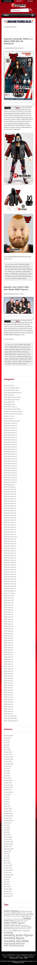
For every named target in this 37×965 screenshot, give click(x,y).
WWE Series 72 (8, 654)
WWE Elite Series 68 (10, 584)
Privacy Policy (14, 958)
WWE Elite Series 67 (10, 581)
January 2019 (8, 754)
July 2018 (6, 768)
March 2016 (7, 834)
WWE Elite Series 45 (10, 529)
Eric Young (23, 349)
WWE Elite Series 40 (10, 517)
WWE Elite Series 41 (10, 520)
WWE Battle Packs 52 (10, 463)
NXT (20, 925)
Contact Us (19, 957)
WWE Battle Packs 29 (10, 425)
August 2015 (7, 851)
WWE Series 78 (8, 669)
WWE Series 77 (8, 666)
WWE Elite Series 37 (10, 510)
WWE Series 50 (8, 619)
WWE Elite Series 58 (10, 560)
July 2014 (6, 879)
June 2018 (7, 771)
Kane (30, 916)
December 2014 (8, 870)
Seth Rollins (8, 928)
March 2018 (7, 778)
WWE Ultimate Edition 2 (11, 721)
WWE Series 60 (8, 643)
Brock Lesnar (21, 913)
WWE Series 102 (9, 600)
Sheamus (15, 928)
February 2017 (8, 808)
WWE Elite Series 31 (10, 496)
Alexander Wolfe (12, 269)
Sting (29, 928)
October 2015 (8, 846)
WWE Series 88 (8, 690)
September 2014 (8, 875)
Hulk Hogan (13, 916)
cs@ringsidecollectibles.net (27, 955)
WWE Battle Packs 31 (10, 430)
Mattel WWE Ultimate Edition (12, 409)
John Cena (25, 916)
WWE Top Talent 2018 (10, 716)
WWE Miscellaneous (10, 591)
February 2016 (8, 837)
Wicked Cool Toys (9, 416)
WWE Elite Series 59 (10, 562)
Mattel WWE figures (10, 354)
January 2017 (8, 811)
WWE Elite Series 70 (10, 588)
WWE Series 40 (8, 602)
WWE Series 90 (8, 695)
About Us (11, 957)
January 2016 (8, 839)
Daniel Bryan (8, 914)
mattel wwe (8, 921)
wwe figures (8, 276)
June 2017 (7, 799)
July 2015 (6, 853)
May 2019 (6, 745)
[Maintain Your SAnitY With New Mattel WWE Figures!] (18, 305)
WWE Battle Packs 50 (10, 461)
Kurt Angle (20, 919)
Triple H (20, 930)
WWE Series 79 (8, 671)
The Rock (10, 930)
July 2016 (6, 825)
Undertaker (26, 930)
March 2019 (7, 749)
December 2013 (8, 893)
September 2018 (8, 764)
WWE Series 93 (8, 702)
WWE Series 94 (8, 704)
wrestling (18, 271)
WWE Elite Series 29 (10, 491)
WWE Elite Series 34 (10, 503)
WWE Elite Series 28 (10, 489)
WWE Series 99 (8, 713)
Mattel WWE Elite (14, 347)
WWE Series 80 (8, 673)
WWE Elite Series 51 (10, 546)
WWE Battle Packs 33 (10, 435)
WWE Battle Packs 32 (10, 432)
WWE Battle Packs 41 (10, 449)
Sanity (10, 271)
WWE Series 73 (8, 657)
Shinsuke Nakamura (23, 928)
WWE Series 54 (8, 628)
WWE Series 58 (8, 638)
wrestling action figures (18, 935)
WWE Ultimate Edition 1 (11, 718)
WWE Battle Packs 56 (10, 470)
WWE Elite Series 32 (10, 499)
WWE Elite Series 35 (10, 506)
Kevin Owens (7, 919)
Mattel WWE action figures (20, 352)
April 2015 (7, 860)
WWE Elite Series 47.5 (10, 536)
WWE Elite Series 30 (10, 494)
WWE (30, 274)
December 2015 (8, 842)
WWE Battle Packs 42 (10, 451)
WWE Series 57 (8, 636)
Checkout (30, 1)
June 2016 (7, 827)
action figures (11, 911)
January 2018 (8, 782)
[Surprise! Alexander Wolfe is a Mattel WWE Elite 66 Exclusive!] (18, 75)
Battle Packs (29, 911)
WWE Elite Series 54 (10, 553)
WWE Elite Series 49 (10, 541)
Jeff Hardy (18, 916)
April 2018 (7, 775)
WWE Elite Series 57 (10, 558)
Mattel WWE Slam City (10, 406)
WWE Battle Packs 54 (10, 468)
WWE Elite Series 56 (10, 555)
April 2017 (7, 804)
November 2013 (8, 896)
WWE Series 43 (8, 610)
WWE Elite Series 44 (10, 527)
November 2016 (8, 816)
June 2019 (7, 742)
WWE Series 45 (8, 614)
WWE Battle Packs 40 (10, 447)
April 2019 (7, 747)
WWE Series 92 (8, 699)
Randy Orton (25, 925)
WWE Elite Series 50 (10, 543)
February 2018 (8, 780)
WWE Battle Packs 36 (10, 442)
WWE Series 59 (8, 640)
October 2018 (8, 761)
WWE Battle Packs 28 (10, 423)
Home (5, 957)
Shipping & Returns (28, 957)
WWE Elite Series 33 (10, 501)
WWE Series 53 (8, 626)
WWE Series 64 (8, 652)
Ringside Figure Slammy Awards (13, 414)
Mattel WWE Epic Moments (12, 399)
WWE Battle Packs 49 (10, 458)
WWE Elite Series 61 (10, 567)
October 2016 (8, 818)
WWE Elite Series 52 (10, 548)
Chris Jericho (29, 913)
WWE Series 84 (8, 683)
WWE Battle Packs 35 (10, 440)
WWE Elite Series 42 (10, 522)
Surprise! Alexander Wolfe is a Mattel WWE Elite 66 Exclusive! (18, 41)
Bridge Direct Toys (9, 385)
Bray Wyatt (15, 913)
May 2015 (6, 858)
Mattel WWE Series (9, 404)
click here (9, 259)
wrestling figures (14, 274)
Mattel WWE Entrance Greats (12, 397)
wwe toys (15, 276)
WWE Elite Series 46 (10, 532)
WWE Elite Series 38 (10, 513)
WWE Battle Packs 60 (10, 480)
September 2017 (8, 792)
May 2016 (6, 830)
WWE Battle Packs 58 (10, 475)
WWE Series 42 (8, 607)
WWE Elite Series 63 (10, 572)
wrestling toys (24, 274)
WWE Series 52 (8, 624)
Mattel (20, 269)
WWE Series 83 (8, 680)
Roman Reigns (26, 927)
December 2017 (8, 785)
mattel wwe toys (21, 354)
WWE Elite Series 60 (10, 565)
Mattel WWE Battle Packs (11, 390)
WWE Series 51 (8, 621)
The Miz (6, 930)
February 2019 (8, 752)
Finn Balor (7, 916)
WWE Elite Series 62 (10, 569)
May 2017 (6, 801)
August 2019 (7, 738)
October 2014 (8, 872)
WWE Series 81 (8, 676)
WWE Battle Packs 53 (10, 466)
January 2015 (8, 867)
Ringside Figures (19, 48)
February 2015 (8, 865)
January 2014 (8, 891)
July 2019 (6, 740)
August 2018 (7, 766)
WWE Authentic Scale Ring (11, 421)
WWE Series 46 (8, 617)
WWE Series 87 (8, 687)
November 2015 (8, 844)
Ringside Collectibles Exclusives (13, 411)
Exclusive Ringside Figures (11, 388)
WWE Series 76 (8, 664)
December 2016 (8, 813)
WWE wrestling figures (25, 276)
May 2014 (6, 882)
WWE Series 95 (8, 706)
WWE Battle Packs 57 (10, 473)
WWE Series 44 (8, 612)
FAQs (21, 958)
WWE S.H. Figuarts (9, 593)
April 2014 (7, 884)
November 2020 (8, 735)
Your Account (7, 1)
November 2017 (8, 787)
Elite (31, 914)
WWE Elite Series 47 (10, 534)
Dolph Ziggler (25, 914)
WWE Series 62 (8, 647)
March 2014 (7, 886)
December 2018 (8, 757)
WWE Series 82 (8, 678)
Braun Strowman (8, 913)
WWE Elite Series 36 (10, 508)
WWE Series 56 (8, 633)
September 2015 (8, 849)
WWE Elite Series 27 (10, 487)
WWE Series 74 (8, 659)
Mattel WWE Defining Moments (13, 392)
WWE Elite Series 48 (10, 539)
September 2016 (8, 820)
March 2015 (7, 863)
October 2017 (8, 790)
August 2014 (7, 877)
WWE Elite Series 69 (10, 586)
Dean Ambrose (17, 914)
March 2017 (7, 806)
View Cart (19, 1)
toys (14, 271)
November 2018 (8, 759)
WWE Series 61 (8, 645)
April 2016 (7, 832)
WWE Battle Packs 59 (10, 477)
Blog (26, 958)
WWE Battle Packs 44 (10, 454)
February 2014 (8, 889)
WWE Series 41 (8, 605)
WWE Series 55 (8, 631)
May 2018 (6, 773)
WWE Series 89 (8, 692)
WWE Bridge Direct (9, 484)
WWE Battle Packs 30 (10, 428)
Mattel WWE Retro (9, 402)
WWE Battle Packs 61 (10, 482)
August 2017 (7, 794)
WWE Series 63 (8, 650)
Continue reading (9, 339)
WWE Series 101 (9, 598)
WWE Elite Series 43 (10, 525)
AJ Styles (22, 911)
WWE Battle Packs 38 (10, 444)
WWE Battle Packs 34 (10, 437)
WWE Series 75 (8, 661)
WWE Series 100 (9, 595)
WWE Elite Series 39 (10, 515)
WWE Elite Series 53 (10, 551)
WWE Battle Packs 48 (10, 456)
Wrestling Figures (24, 264)
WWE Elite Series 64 (10, 574)
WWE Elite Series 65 (10, 576)
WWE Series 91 (8, 697)
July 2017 (6, 797)
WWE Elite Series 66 (11, 266)
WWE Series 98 (8, 711)
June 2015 (7, 856)
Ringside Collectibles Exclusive (12, 927)
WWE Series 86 (8, 685)
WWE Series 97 (8, 709)
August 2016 (7, 823)
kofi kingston (15, 919)
